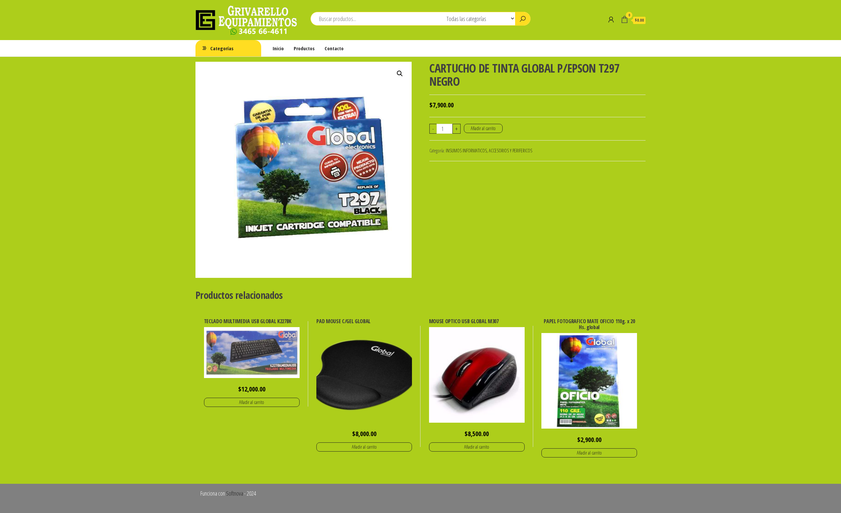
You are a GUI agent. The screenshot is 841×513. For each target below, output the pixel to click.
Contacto (334, 48)
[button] (400, 73)
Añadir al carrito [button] (251, 402)
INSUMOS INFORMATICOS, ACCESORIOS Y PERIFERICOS (489, 150)
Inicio (278, 48)
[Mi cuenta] (611, 19)
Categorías (222, 48)
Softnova (234, 493)
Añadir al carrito (483, 128)
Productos (304, 48)
